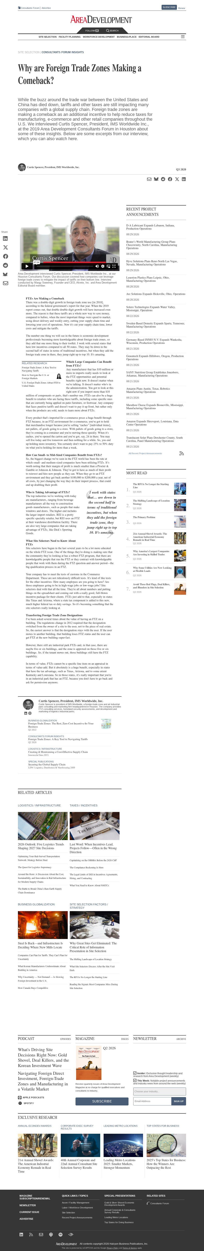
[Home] (41, 1234)
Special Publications (41, 761)
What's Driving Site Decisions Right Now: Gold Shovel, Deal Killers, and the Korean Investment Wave (43, 1057)
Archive (181, 1039)
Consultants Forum (30, 8)
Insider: (157, 1075)
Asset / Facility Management (75, 1202)
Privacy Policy (113, 1248)
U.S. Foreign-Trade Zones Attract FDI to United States (41, 384)
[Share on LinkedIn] (6, 238)
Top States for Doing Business (119, 1222)
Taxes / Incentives (83, 805)
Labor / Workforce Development (77, 1207)
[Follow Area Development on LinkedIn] (22, 1234)
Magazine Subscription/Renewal (35, 1197)
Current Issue (29, 1212)
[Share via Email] (6, 283)
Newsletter (28, 1205)
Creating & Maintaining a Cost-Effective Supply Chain (58, 752)
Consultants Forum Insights (63, 52)
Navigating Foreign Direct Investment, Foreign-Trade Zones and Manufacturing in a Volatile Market (43, 1081)
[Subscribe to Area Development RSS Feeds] (31, 1234)
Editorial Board (149, 37)
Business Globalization (42, 720)
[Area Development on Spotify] (61, 1234)
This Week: (159, 1082)
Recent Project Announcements (77, 1217)
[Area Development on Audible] (70, 1234)
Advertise (46, 8)
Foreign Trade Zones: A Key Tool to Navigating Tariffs (39, 369)
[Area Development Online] (66, 1244)
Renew (181, 8)
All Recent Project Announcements (145, 453)
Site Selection (68, 1212)
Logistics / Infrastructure (45, 749)
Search (114, 30)
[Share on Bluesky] (6, 274)
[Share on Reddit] (6, 265)
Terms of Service (130, 1248)
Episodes (65, 1039)
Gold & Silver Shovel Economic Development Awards (119, 1203)
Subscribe (169, 7)
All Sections (183, 37)
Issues (124, 1039)
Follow (90, 30)
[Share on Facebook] (6, 256)
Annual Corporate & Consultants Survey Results (119, 1211)
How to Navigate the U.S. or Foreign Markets (35, 376)
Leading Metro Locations (116, 1217)
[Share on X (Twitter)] (6, 247)
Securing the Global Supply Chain (47, 764)
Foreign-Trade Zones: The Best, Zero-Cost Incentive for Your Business (60, 725)
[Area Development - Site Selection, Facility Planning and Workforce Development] (102, 19)
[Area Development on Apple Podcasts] (51, 1234)
